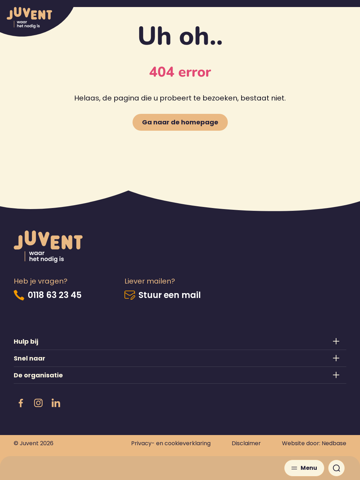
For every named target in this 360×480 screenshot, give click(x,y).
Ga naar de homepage (180, 122)
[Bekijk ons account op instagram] (38, 403)
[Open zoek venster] (336, 468)
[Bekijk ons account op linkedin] (56, 403)
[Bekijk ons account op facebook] (21, 403)
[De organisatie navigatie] (180, 375)
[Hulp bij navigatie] (180, 341)
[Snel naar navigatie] (180, 358)
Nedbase (334, 443)
